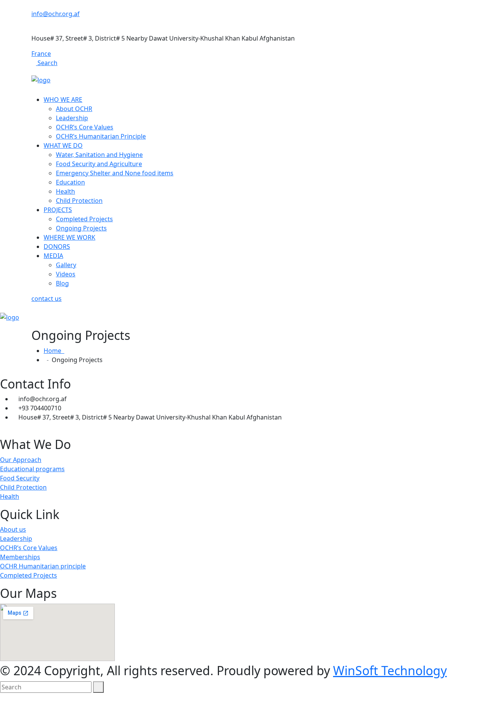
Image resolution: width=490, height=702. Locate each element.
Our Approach (20, 459)
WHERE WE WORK (69, 237)
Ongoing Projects (81, 228)
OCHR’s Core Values (84, 127)
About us (13, 529)
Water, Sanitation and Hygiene (99, 154)
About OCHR (74, 108)
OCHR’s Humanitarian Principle (101, 136)
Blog (62, 283)
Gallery (66, 265)
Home (54, 350)
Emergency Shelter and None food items (114, 173)
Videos (65, 274)
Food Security (19, 478)
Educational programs (32, 469)
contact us (46, 298)
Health (65, 191)
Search (46, 63)
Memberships (20, 557)
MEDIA (53, 255)
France (41, 53)
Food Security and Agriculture (99, 164)
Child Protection (79, 200)
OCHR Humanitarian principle (43, 566)
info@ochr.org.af (55, 14)
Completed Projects (84, 219)
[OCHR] (41, 79)
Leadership (72, 118)
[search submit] (98, 687)
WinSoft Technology (390, 670)
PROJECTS (58, 210)
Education (70, 182)
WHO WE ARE (63, 99)
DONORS (57, 246)
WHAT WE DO (63, 145)
